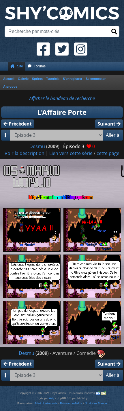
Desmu (37, 146)
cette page (108, 153)
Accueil (8, 78)
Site (20, 66)
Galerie (23, 78)
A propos (10, 86)
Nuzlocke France (96, 403)
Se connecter (96, 78)
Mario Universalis (46, 403)
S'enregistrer (72, 78)
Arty (51, 398)
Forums (40, 66)
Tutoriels (52, 78)
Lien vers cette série (71, 153)
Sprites (37, 78)
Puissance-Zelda (71, 403)
